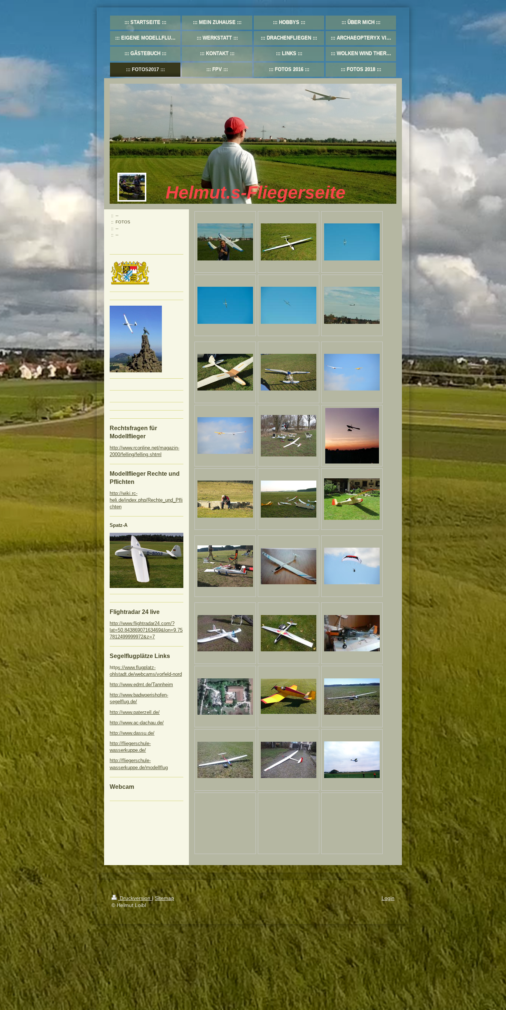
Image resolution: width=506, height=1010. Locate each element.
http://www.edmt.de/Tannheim (141, 684)
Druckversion (135, 898)
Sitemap (164, 898)
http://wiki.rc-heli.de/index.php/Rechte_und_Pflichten (146, 500)
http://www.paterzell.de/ (135, 712)
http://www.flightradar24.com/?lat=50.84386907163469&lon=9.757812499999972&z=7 (146, 630)
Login (388, 898)
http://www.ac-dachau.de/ (137, 722)
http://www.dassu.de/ (132, 733)
